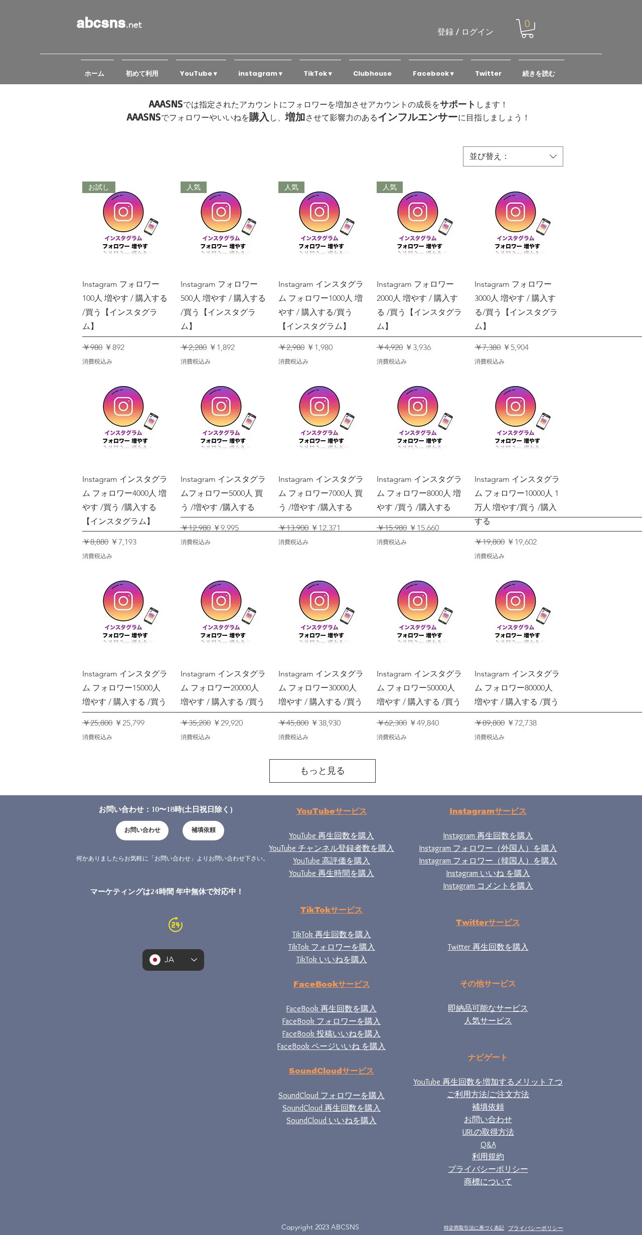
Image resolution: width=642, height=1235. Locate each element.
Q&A (488, 1144)
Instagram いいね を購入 (488, 873)
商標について (488, 1181)
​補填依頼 (488, 1107)
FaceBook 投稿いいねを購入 (331, 1033)
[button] (527, 28)
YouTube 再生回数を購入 (331, 835)
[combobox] (513, 156)
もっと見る (322, 770)
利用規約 (488, 1156)
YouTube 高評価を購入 (331, 860)
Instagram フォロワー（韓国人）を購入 (488, 860)
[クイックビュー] (518, 226)
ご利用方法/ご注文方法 (488, 1094)
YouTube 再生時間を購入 (331, 873)
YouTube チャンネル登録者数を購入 (331, 848)
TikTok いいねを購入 (331, 959)
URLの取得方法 (488, 1132)
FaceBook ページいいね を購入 (331, 1046)
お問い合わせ (488, 1119)
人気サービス (488, 1020)
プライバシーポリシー (488, 1169)
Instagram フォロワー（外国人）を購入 (488, 848)
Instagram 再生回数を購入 (488, 835)
